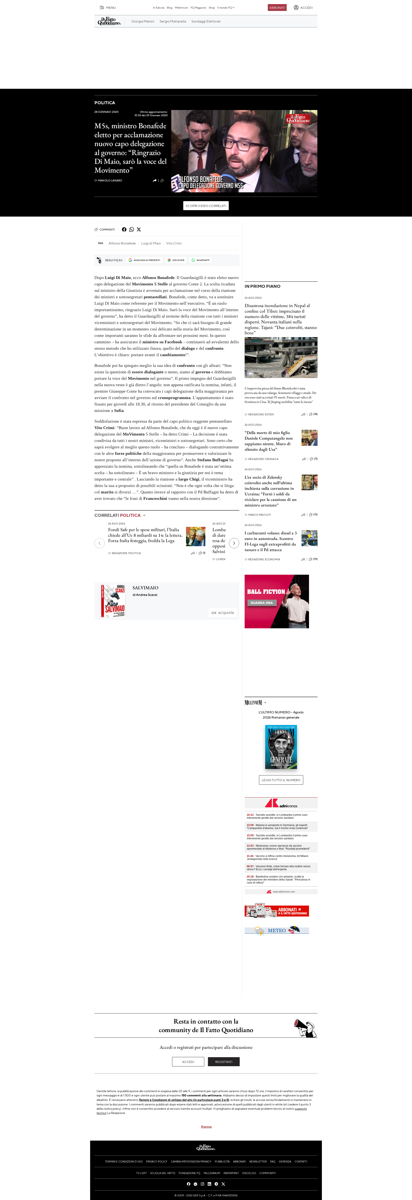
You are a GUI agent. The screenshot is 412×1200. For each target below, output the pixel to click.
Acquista (222, 613)
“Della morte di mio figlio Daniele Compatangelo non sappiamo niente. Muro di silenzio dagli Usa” (269, 441)
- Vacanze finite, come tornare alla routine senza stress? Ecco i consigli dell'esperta (278, 868)
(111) (315, 559)
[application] (244, 151)
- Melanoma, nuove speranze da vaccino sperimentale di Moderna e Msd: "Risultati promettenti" (278, 847)
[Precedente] (99, 543)
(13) (315, 514)
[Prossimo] (234, 543)
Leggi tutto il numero (281, 780)
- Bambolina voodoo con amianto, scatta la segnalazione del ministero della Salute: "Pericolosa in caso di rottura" (278, 879)
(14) (315, 414)
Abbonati (277, 7)
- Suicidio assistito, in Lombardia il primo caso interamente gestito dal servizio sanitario (277, 816)
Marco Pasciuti (258, 514)
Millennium (181, 7)
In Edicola (158, 7)
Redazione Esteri (259, 414)
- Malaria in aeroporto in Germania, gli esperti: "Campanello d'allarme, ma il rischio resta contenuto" (277, 827)
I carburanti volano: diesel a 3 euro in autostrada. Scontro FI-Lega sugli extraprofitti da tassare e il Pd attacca (271, 541)
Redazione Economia (262, 559)
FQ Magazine (198, 7)
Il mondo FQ (224, 7)
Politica (104, 102)
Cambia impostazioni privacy (191, 1161)
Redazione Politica (124, 553)
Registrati (224, 1062)
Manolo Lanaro (108, 180)
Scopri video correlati (206, 206)
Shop (212, 7)
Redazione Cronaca (261, 459)
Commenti (107, 229)
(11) (316, 458)
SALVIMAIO (145, 588)
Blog (169, 7)
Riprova (206, 1126)
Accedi (188, 1062)
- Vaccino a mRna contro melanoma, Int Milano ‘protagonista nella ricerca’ (277, 858)
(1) (204, 552)
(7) (166, 180)
